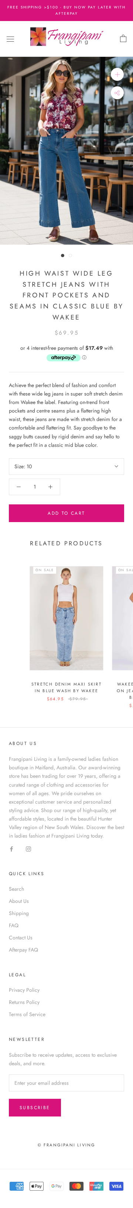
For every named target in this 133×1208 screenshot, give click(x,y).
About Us (19, 901)
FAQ (13, 925)
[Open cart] (123, 38)
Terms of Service (27, 1014)
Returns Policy (24, 1002)
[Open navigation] (10, 39)
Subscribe (35, 1107)
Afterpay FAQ (23, 949)
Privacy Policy (24, 990)
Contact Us (21, 937)
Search (16, 889)
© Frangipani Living (67, 1145)
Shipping (19, 913)
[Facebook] (11, 848)
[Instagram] (28, 848)
